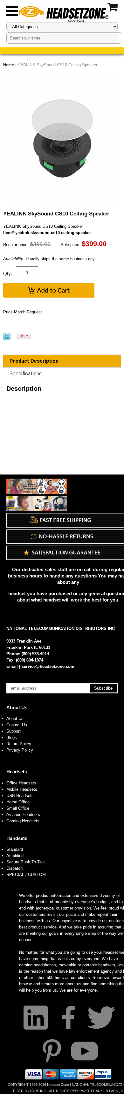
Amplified (15, 855)
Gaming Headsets (22, 821)
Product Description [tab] (34, 361)
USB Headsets (20, 795)
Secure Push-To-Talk (25, 862)
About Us (16, 707)
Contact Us (16, 724)
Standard (14, 849)
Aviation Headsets (23, 814)
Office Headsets (21, 783)
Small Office (17, 808)
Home (8, 65)
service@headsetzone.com (48, 666)
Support (13, 731)
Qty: (7, 273)
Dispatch (14, 868)
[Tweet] (6, 338)
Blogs (11, 737)
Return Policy (18, 743)
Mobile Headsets (21, 789)
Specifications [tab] (26, 374)
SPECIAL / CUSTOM (26, 874)
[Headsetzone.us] (62, 13)
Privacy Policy (19, 750)
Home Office (18, 802)
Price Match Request (22, 312)
